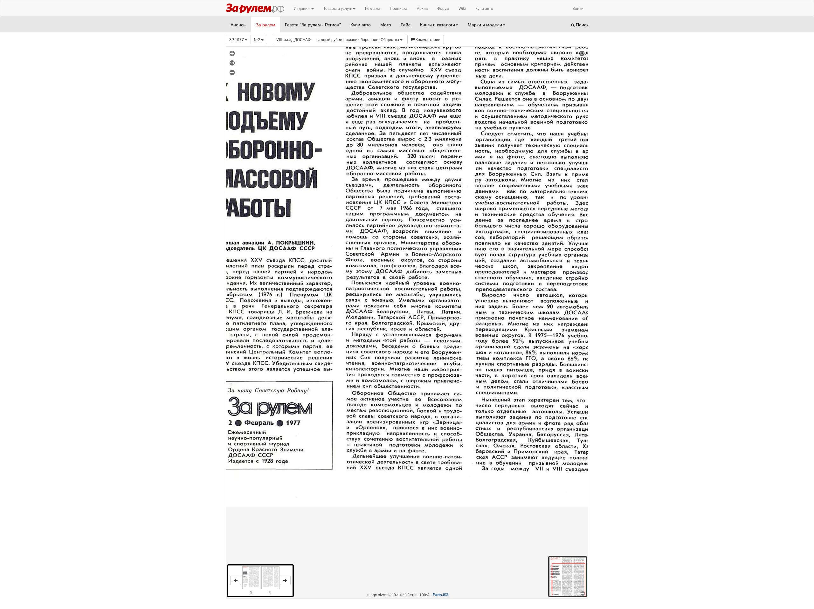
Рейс (405, 24)
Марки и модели (485, 24)
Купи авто (484, 8)
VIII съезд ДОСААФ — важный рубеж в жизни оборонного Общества (338, 39)
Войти (577, 8)
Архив (422, 8)
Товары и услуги (337, 8)
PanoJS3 (440, 594)
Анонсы (238, 24)
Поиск (581, 24)
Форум (443, 8)
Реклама (372, 8)
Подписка (398, 8)
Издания (302, 8)
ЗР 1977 (237, 39)
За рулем (265, 24)
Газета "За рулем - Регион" (313, 24)
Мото (385, 24)
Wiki (462, 8)
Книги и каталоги (437, 24)
